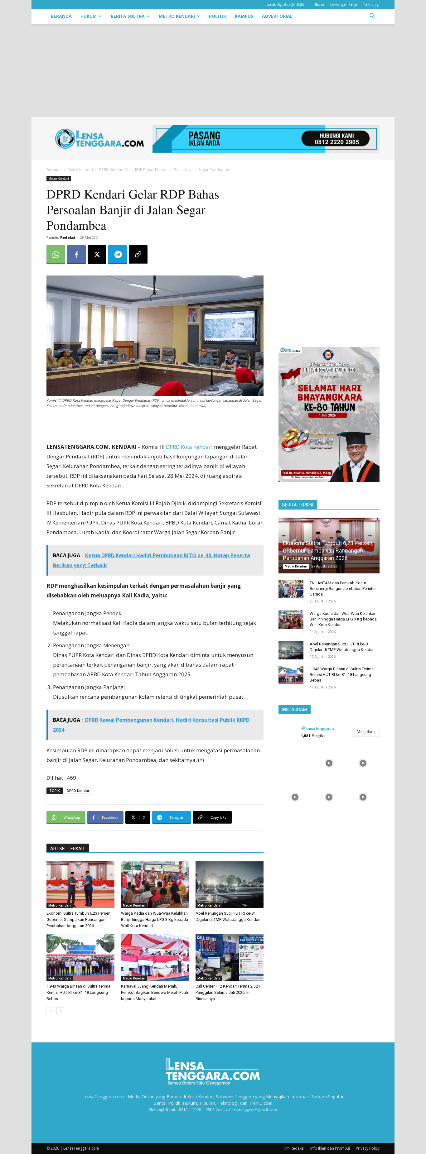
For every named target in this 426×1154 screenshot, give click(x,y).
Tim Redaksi (293, 1148)
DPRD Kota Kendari (189, 446)
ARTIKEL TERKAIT (67, 848)
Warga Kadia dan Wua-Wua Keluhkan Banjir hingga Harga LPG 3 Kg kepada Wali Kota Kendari (154, 919)
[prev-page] (50, 1011)
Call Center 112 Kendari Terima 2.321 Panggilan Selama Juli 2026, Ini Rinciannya (228, 992)
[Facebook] (76, 254)
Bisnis (319, 4)
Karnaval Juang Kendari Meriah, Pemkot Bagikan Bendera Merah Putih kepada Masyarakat (154, 992)
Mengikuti (366, 731)
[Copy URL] (138, 254)
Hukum (88, 16)
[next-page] (60, 1011)
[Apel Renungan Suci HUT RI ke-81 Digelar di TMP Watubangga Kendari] (230, 884)
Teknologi (371, 4)
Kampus (244, 16)
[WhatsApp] (55, 254)
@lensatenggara (317, 728)
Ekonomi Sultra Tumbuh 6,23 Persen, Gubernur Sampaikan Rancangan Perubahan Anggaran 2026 (78, 919)
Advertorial (277, 16)
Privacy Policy (368, 1148)
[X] (97, 254)
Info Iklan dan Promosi (330, 1148)
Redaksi (67, 237)
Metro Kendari (177, 16)
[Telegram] (117, 254)
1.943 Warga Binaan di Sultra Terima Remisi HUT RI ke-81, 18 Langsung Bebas (78, 992)
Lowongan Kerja (343, 4)
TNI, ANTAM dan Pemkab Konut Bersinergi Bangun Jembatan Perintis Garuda (342, 588)
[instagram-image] (294, 762)
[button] (372, 17)
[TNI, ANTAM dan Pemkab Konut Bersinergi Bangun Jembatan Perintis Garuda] (290, 589)
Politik (217, 16)
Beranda (61, 16)
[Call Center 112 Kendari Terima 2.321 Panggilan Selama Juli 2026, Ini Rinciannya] (230, 957)
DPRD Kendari (78, 790)
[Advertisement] (213, 70)
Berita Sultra (128, 16)
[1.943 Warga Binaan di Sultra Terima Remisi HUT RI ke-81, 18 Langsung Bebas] (80, 957)
